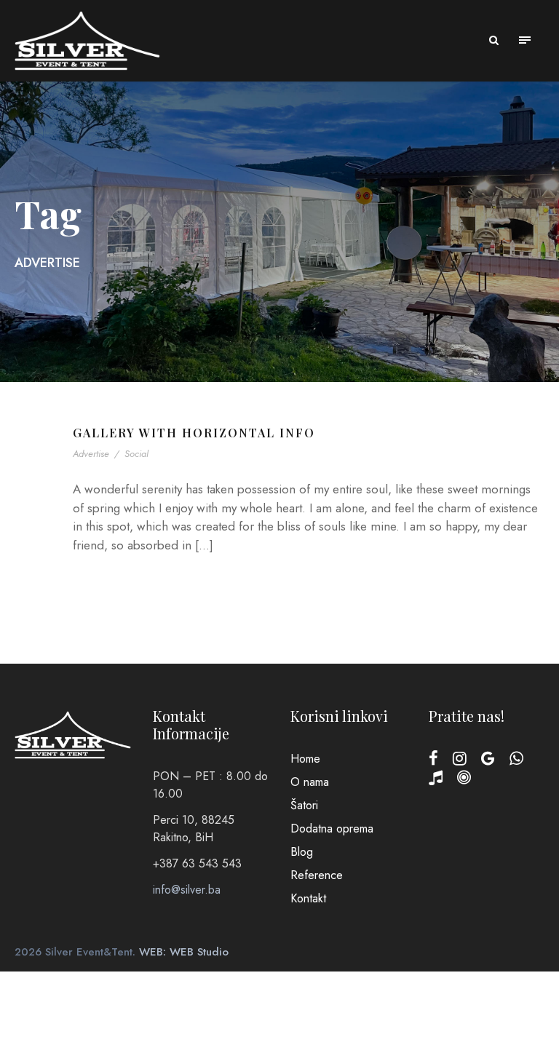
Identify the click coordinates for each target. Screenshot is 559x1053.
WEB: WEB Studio (184, 952)
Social (136, 454)
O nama (309, 782)
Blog (301, 851)
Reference (316, 875)
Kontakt (308, 898)
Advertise (91, 454)
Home (305, 758)
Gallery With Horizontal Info (194, 432)
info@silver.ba (187, 889)
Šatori (304, 805)
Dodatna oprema (331, 828)
